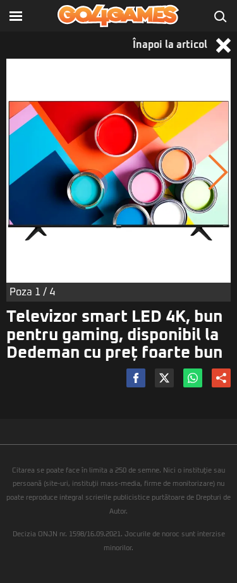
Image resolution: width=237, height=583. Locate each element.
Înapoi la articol (171, 45)
